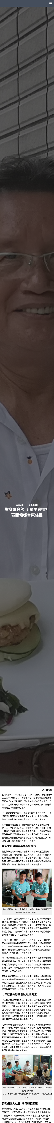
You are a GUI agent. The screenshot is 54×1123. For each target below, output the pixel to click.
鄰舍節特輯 (33, 505)
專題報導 (19, 505)
